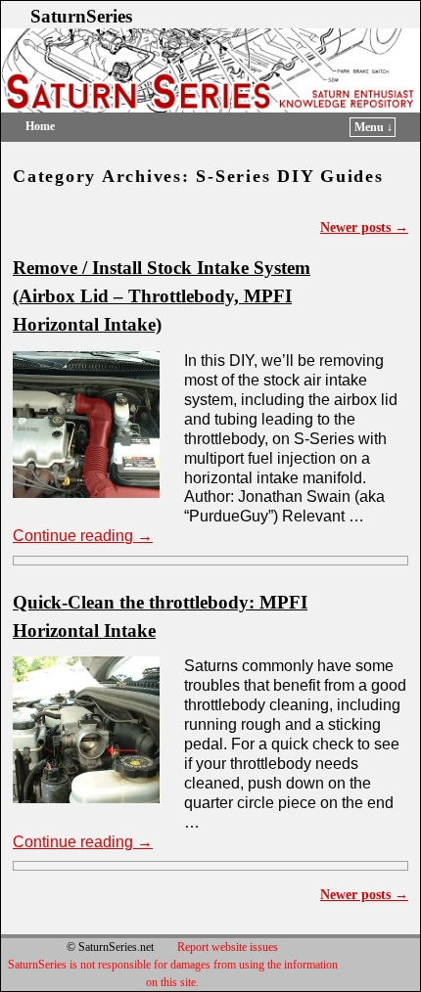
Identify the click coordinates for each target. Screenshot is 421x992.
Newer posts (364, 227)
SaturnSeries (81, 16)
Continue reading (83, 535)
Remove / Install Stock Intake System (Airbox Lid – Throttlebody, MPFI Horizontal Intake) (161, 296)
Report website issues (227, 947)
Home (40, 126)
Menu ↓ (373, 127)
